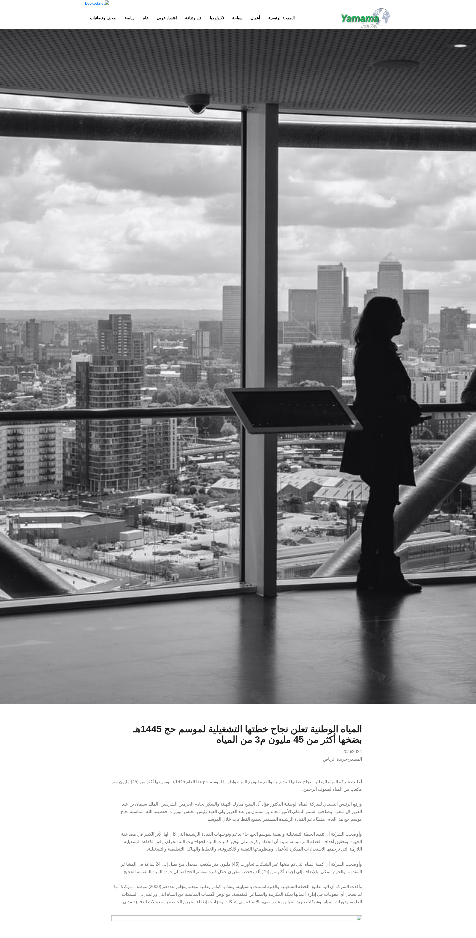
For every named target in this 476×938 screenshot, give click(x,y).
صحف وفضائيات (103, 18)
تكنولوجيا (217, 18)
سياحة (237, 18)
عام (145, 18)
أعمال (255, 18)
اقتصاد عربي (167, 18)
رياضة (129, 18)
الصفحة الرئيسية (281, 18)
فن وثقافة (193, 18)
